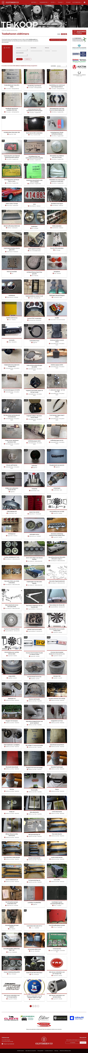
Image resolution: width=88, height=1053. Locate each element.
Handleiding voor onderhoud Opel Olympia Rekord (57, 85)
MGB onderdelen (56, 226)
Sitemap (56, 1050)
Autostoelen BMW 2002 (34, 949)
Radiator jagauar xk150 (57, 364)
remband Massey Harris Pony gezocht (34, 272)
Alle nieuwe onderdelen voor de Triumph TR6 (57, 972)
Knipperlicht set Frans (57, 720)
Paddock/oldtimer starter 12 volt (34, 296)
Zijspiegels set (12, 698)
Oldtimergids (76, 2)
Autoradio (11, 340)
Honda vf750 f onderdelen (34, 318)
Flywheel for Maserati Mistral (11, 629)
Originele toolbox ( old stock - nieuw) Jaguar (34, 416)
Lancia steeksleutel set (12, 879)
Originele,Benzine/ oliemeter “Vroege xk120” (11, 365)
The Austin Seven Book (12, 767)
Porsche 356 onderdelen (57, 248)
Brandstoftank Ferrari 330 (34, 676)
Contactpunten (57, 948)
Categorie (18, 47)
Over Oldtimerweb (6, 1039)
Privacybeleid (40, 1050)
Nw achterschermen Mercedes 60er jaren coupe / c (57, 558)
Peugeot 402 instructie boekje (34, 767)
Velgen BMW (11, 676)
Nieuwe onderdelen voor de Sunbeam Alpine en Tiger (34, 996)
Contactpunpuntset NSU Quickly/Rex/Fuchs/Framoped (34, 109)
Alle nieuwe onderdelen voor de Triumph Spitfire (12, 996)
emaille (57, 317)
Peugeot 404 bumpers (12, 720)
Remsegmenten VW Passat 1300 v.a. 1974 (11, 180)
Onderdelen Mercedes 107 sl (34, 926)
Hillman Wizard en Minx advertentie (12, 834)
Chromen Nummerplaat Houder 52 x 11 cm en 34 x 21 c (57, 653)
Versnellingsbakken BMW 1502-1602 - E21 (11, 949)
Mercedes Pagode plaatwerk (57, 581)
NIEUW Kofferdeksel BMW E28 (12, 226)
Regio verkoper (20, 52)
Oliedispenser (11, 533)
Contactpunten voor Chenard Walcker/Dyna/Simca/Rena (12, 156)
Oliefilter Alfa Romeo (11, 317)
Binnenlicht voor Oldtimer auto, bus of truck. (57, 156)
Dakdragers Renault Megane (57, 295)
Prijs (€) (47, 47)
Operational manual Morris (57, 744)
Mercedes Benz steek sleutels (12, 857)
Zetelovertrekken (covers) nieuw (57, 340)
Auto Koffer (57, 879)
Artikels (33, 2)
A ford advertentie (57, 811)
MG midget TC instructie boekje (34, 745)
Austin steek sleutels (56, 857)
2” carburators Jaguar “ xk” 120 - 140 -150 (57, 390)
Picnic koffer (34, 790)
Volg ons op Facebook (9, 1043)
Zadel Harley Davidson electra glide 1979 (12, 249)
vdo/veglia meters (34, 534)
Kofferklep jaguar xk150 (34, 441)
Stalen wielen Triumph (12, 203)
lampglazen (57, 271)
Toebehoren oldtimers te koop (11, 30)
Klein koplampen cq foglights (12, 744)
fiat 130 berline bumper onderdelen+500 (12, 902)
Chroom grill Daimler (11, 465)
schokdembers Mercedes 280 (12, 132)
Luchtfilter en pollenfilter (34, 902)
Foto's (52, 2)
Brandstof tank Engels (57, 767)
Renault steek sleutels (34, 858)
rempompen (57, 488)
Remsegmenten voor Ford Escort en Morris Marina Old (57, 109)
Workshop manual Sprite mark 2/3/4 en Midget (34, 181)
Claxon (57, 789)
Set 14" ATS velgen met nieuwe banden (34, 558)
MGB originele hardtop (34, 248)
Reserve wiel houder (34, 699)
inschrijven (83, 1042)
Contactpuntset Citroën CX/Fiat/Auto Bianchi (56, 133)
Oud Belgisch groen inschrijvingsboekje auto (56, 902)
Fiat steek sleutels (57, 834)
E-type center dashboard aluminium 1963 (11, 441)
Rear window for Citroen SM (56, 605)
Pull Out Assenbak (12, 271)
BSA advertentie (34, 812)
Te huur (68, 2)
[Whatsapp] (64, 34)
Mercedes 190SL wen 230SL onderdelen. (11, 581)
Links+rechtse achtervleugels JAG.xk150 (34, 366)
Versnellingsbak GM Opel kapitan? (11, 926)
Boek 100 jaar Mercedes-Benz (34, 972)
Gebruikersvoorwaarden (30, 1050)
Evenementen (43, 2)
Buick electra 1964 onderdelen (34, 133)
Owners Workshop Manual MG (12, 972)
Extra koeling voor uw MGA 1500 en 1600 (12, 653)
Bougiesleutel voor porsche (57, 465)
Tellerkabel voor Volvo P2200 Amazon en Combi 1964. (57, 180)
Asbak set (11, 811)
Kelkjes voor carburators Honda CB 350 (11, 488)
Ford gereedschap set (34, 880)
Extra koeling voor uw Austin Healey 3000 (56, 629)
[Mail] (62, 34)
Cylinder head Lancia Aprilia (34, 629)
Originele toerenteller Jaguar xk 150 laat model (34, 391)
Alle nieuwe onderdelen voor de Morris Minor (57, 996)
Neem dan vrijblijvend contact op (49, 1029)
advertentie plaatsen (6, 40)
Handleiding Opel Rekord (34, 85)
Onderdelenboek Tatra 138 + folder (11, 85)
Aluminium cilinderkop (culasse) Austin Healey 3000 (57, 534)
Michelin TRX (56, 676)
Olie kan (12, 789)
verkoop (17, 40)
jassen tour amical (34, 512)
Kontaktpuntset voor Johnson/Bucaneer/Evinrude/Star (34, 157)
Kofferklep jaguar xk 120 (57, 440)
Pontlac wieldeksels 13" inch (11, 557)
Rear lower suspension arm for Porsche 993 (34, 606)
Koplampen (34, 226)
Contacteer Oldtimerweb (7, 1041)
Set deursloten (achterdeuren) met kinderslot (12, 416)
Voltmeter (34, 465)
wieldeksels (12, 295)
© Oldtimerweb (20, 1050)
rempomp (34, 488)
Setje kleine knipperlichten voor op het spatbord (34, 722)
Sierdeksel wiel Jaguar (57, 203)
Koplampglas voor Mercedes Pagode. (34, 582)
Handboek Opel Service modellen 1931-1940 (12, 109)
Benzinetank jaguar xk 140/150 (12, 390)
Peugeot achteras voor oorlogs (57, 698)
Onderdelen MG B (34, 340)
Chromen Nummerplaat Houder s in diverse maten (34, 653)
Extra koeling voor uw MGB (57, 511)
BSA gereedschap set (34, 834)
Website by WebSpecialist (65, 1050)
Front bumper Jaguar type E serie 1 (57, 416)
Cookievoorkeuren (49, 1050)
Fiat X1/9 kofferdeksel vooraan (57, 925)
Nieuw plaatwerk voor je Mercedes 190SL (11, 605)
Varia (34, 204)
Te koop (60, 2)
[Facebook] (66, 34)
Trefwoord (33, 47)
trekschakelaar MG (12, 511)
